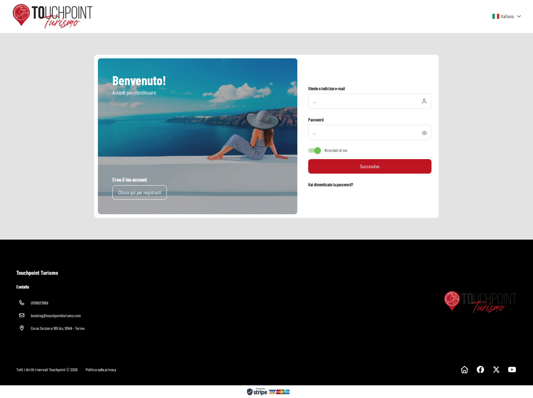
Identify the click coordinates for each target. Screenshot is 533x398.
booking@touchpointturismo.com (56, 315)
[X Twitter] (496, 369)
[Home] (464, 369)
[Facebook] (480, 369)
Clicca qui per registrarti (139, 192)
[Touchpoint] (480, 302)
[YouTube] (512, 369)
